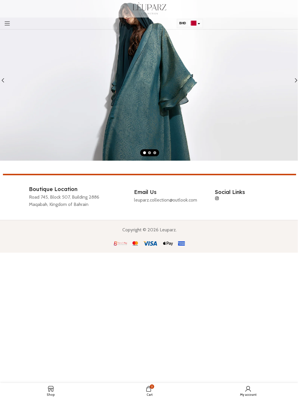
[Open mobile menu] (7, 23)
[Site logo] (150, 8)
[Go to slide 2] (149, 152)
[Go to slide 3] (154, 152)
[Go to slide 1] (144, 152)
